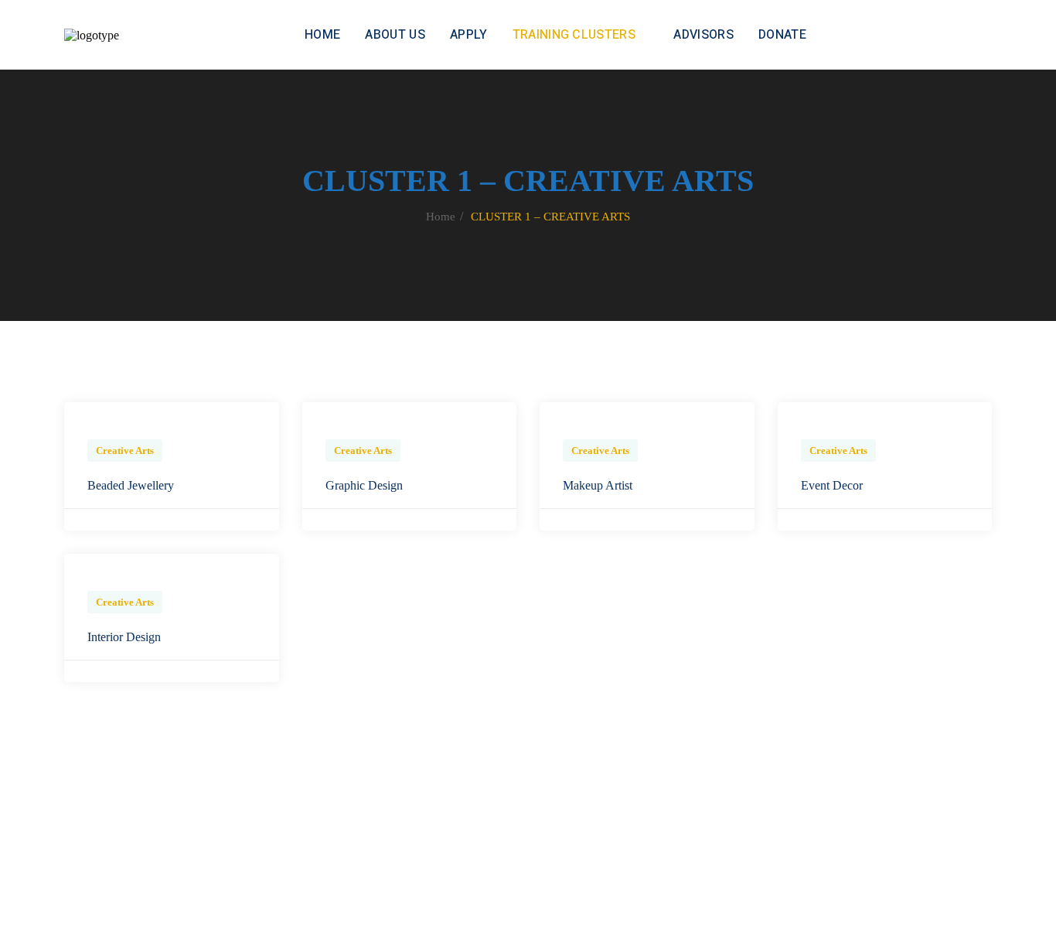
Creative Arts (125, 450)
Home (440, 216)
